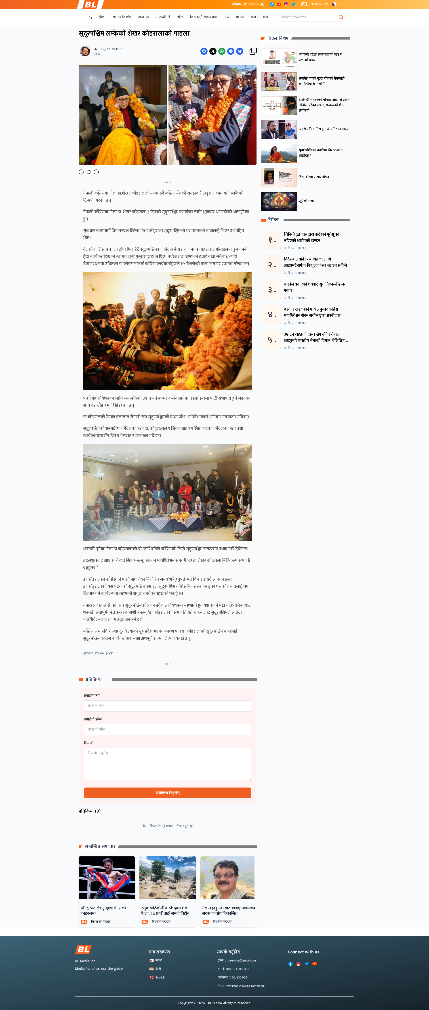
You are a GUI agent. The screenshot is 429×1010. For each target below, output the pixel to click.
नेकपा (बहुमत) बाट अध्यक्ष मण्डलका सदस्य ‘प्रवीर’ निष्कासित (228, 911)
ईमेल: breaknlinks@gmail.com (237, 960)
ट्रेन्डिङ (273, 220)
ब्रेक (101, 17)
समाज (143, 17)
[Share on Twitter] (213, 51)
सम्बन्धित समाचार (100, 846)
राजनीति (162, 17)
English (160, 977)
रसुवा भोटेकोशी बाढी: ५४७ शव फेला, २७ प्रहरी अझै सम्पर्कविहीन (165, 911)
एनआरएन (259, 17)
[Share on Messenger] (230, 51)
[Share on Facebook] (204, 51)
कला (240, 17)
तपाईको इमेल (93, 719)
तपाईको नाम (92, 696)
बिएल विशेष (121, 17)
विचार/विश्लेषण (203, 17)
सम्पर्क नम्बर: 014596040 (233, 969)
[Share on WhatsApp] (221, 51)
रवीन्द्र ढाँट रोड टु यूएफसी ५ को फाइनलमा (103, 911)
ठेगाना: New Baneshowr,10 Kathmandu (241, 986)
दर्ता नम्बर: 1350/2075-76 (232, 977)
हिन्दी (158, 969)
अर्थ (226, 17)
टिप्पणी (88, 743)
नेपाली (341, 3)
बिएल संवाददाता (101, 921)
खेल (180, 17)
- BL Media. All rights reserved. (228, 1003)
